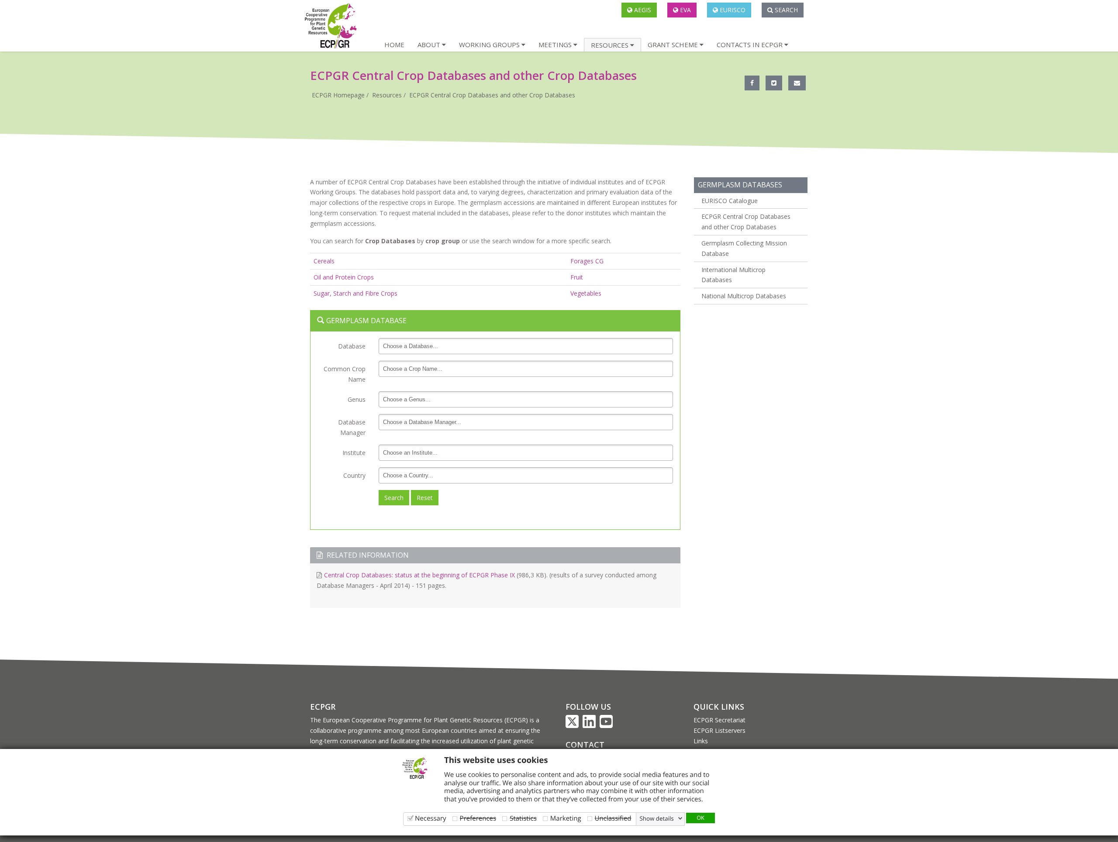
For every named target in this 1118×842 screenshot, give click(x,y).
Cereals (324, 261)
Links (701, 741)
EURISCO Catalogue (729, 201)
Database (352, 346)
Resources (387, 95)
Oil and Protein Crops (344, 277)
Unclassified (613, 818)
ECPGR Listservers (719, 730)
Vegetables (585, 293)
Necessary (430, 818)
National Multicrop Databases (743, 296)
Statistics (523, 818)
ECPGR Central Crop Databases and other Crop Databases (492, 95)
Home (394, 44)
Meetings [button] (555, 44)
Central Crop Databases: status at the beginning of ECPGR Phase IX (419, 575)
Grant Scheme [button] (674, 44)
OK (700, 817)
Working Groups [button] (490, 44)
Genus (357, 399)
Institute (354, 453)
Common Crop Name (345, 374)
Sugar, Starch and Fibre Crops (355, 293)
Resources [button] (610, 45)
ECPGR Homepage (338, 95)
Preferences (478, 818)
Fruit (576, 277)
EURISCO (731, 10)
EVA (684, 10)
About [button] (430, 44)
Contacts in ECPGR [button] (750, 44)
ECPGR (322, 706)
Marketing (565, 818)
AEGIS (641, 10)
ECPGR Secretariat (719, 720)
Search (785, 10)
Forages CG (587, 261)
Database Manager (352, 427)
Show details (657, 818)
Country (354, 475)
